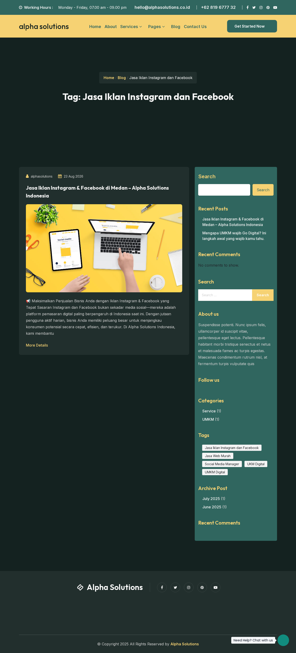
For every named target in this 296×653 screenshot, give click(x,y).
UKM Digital (256, 464)
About (111, 26)
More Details (37, 345)
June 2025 (211, 507)
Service (209, 411)
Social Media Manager (222, 464)
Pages (154, 26)
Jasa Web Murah (218, 456)
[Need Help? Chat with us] (283, 640)
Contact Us (195, 26)
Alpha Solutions (184, 644)
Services (129, 26)
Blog (175, 26)
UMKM (208, 419)
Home (95, 26)
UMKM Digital (215, 472)
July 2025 (211, 498)
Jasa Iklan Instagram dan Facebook (232, 448)
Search (207, 176)
